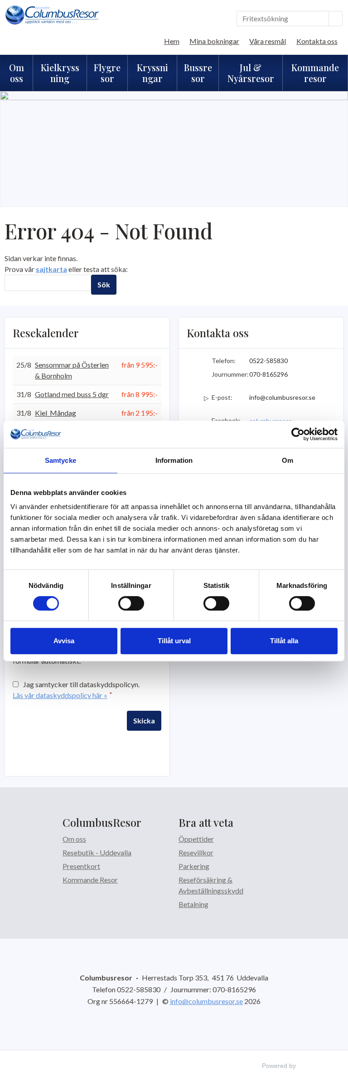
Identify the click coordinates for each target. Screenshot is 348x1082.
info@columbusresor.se (282, 397)
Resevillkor (196, 852)
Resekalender (46, 332)
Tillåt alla (284, 641)
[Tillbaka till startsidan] (52, 15)
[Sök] (336, 18)
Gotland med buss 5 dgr (72, 394)
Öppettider (196, 839)
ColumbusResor (102, 822)
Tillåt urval (174, 641)
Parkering (194, 866)
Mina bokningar (214, 41)
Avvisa (63, 641)
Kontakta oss (317, 41)
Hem (171, 41)
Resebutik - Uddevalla (97, 852)
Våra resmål (267, 41)
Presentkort (81, 866)
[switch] (131, 603)
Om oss (74, 839)
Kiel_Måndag (55, 412)
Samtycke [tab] (60, 460)
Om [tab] (287, 460)
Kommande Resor (90, 879)
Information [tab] (174, 460)
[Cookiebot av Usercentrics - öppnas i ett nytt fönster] (298, 434)
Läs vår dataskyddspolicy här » (60, 695)
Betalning (193, 904)
